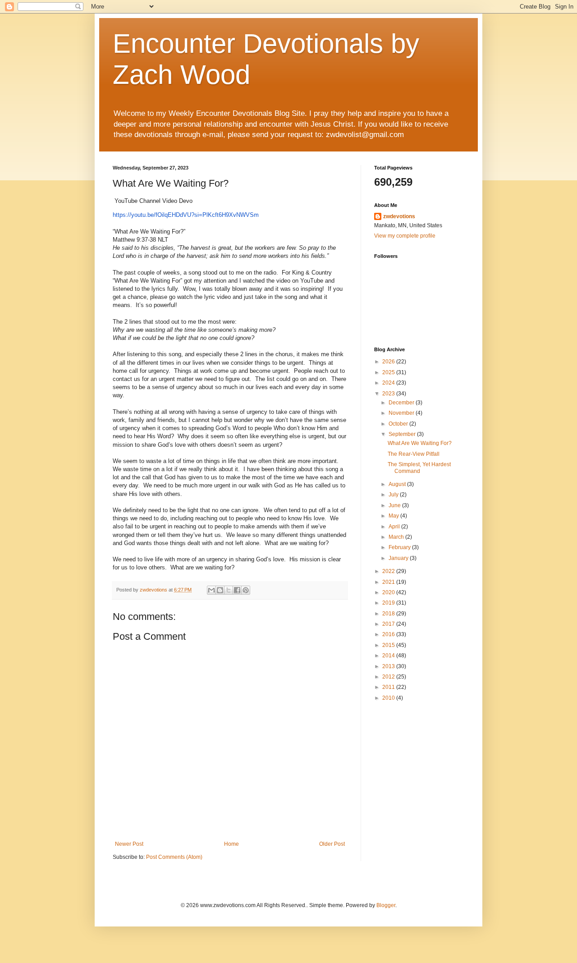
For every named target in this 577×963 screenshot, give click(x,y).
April (395, 526)
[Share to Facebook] (237, 590)
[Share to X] (228, 590)
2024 (389, 383)
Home (231, 844)
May (394, 516)
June (395, 505)
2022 (389, 571)
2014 (389, 655)
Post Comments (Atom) (174, 857)
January (399, 558)
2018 (389, 613)
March (397, 537)
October (399, 424)
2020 (389, 592)
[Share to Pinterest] (245, 590)
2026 (389, 361)
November (402, 413)
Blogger (385, 905)
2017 (389, 624)
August (398, 484)
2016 (389, 634)
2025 (389, 372)
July (394, 494)
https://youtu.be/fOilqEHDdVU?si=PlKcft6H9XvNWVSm (186, 214)
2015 (389, 645)
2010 (389, 698)
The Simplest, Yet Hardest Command (419, 467)
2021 (389, 582)
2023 (389, 393)
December (402, 402)
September (403, 434)
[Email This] (211, 590)
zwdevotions (399, 216)
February (400, 547)
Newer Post (129, 844)
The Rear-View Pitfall (414, 454)
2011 (389, 687)
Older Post (332, 844)
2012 (389, 677)
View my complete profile (404, 236)
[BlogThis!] (219, 590)
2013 (389, 666)
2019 (389, 603)
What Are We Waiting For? (420, 443)
